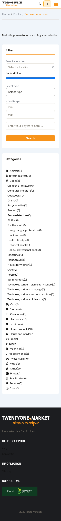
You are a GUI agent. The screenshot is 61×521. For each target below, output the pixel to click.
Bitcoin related (20, 176)
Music (15, 363)
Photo (15, 373)
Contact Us (8, 454)
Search (30, 138)
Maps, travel (16, 260)
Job (14, 339)
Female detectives (19, 215)
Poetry (12, 274)
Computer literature (20, 190)
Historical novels (18, 245)
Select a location (15, 61)
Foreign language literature (24, 230)
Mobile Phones (18, 353)
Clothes (16, 309)
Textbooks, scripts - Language (26, 289)
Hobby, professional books (24, 250)
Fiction (12, 220)
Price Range (13, 101)
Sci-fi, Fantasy (17, 279)
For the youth (16, 225)
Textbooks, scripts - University (26, 299)
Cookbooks (15, 195)
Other (12, 269)
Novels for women (19, 264)
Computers (18, 314)
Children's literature (20, 185)
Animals (16, 171)
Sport (14, 388)
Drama (12, 200)
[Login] (39, 4)
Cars (14, 304)
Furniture (16, 324)
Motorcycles (19, 358)
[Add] (47, 4)
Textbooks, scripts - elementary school (31, 284)
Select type (12, 86)
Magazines (15, 255)
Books (17, 14)
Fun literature (16, 235)
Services (16, 383)
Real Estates (17, 378)
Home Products (21, 329)
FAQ (4, 448)
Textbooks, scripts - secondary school (30, 294)
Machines (17, 349)
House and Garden (22, 334)
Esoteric (13, 210)
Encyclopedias (17, 205)
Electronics (18, 319)
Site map (6, 471)
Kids (13, 344)
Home (6, 14)
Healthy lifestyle (18, 240)
